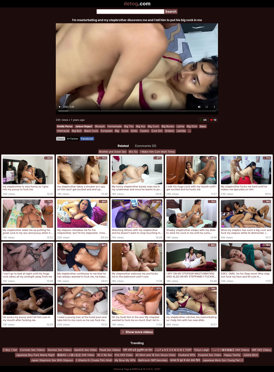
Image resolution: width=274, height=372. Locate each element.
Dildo (134, 130)
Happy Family (232, 355)
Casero (144, 130)
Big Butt (77, 130)
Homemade (114, 126)
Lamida (181, 130)
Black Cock (91, 130)
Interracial (63, 130)
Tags (127, 369)
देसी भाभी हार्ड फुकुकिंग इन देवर (137, 349)
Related (123, 146)
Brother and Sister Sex (112, 151)
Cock (125, 130)
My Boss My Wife (125, 360)
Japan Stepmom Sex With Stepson (52, 360)
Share (60, 138)
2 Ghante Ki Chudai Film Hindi (94, 360)
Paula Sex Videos (110, 349)
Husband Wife (186, 355)
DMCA (136, 369)
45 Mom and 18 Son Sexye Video (156, 355)
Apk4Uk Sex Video (85, 349)
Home (117, 369)
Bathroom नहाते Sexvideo (152, 360)
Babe (203, 126)
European (106, 130)
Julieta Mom (250, 355)
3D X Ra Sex (104, 355)
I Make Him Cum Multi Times (157, 151)
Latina (180, 126)
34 (205, 119)
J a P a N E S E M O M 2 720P (173, 349)
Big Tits (128, 126)
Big (117, 130)
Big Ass (140, 126)
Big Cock (153, 126)
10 (214, 119)
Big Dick (192, 126)
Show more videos (139, 332)
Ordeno (169, 130)
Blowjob (100, 126)
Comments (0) (145, 146)
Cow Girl (157, 130)
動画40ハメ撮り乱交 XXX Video (75, 355)
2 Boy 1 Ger (10, 349)
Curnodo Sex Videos (32, 349)
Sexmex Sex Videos (59, 349)
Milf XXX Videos (261, 349)
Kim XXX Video (124, 355)
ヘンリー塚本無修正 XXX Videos (230, 349)
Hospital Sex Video (209, 355)
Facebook (87, 138)
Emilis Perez (64, 126)
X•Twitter (72, 138)
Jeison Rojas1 (83, 126)
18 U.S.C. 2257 (151, 369)
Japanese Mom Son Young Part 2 (223, 360)
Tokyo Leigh (201, 349)
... (189, 130)
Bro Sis (133, 151)
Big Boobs (168, 126)
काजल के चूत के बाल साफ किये (185, 360)
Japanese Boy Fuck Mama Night (35, 355)
